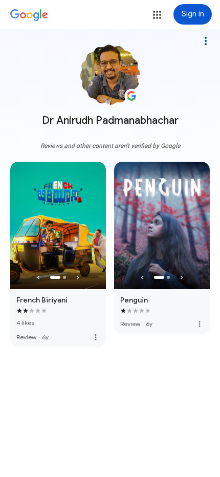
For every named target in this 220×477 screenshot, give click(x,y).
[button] (157, 15)
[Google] (29, 15)
